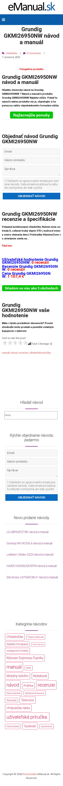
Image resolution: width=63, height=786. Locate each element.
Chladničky (11, 53)
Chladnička (14, 637)
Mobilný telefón (17, 676)
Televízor (27, 700)
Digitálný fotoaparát (17, 644)
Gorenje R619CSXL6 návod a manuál (29, 543)
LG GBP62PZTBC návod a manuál (27, 532)
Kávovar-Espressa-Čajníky (24, 658)
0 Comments (34, 53)
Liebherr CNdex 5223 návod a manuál (30, 554)
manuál (6, 352)
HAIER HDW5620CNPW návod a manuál (32, 566)
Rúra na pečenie (13, 693)
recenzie (23, 352)
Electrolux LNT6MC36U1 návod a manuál (32, 577)
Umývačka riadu (18, 708)
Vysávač (30, 726)
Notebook (40, 676)
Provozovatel (29, 774)
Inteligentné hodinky (17, 650)
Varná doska (12, 726)
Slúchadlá (11, 700)
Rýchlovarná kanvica (34, 693)
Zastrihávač (46, 726)
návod (14, 352)
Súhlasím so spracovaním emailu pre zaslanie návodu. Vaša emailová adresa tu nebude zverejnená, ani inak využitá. (31, 184)
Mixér (28, 668)
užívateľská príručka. (40, 352)
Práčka (28, 685)
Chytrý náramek (36, 637)
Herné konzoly (38, 644)
